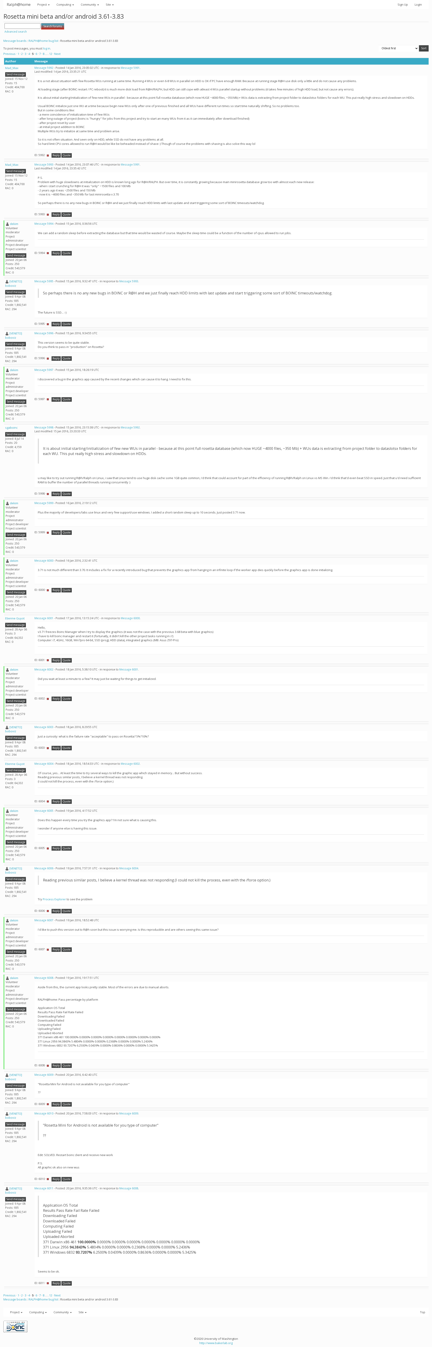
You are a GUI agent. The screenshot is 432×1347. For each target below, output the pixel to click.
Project (42, 4)
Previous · (10, 54)
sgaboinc (11, 428)
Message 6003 (43, 727)
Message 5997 (43, 370)
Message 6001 (43, 618)
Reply (56, 155)
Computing (64, 4)
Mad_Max (11, 68)
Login (418, 4)
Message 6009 (43, 1075)
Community (89, 4)
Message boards (15, 41)
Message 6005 (43, 811)
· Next (57, 54)
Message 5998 (43, 427)
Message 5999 (43, 503)
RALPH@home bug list (43, 41)
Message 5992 (43, 68)
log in (46, 48)
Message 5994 (43, 224)
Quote (67, 155)
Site (109, 4)
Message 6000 (43, 561)
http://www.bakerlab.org (216, 1343)
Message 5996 (43, 333)
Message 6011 (43, 1188)
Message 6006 (43, 868)
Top (422, 1312)
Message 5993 (43, 164)
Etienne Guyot (15, 618)
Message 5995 (43, 281)
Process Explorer (54, 899)
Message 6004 (43, 764)
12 (50, 54)
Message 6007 (43, 920)
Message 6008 (43, 978)
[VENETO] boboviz (13, 283)
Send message (15, 74)
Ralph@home (19, 4)
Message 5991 (130, 68)
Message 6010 (43, 1113)
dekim (14, 224)
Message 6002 (43, 669)
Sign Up (403, 4)
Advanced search (15, 32)
